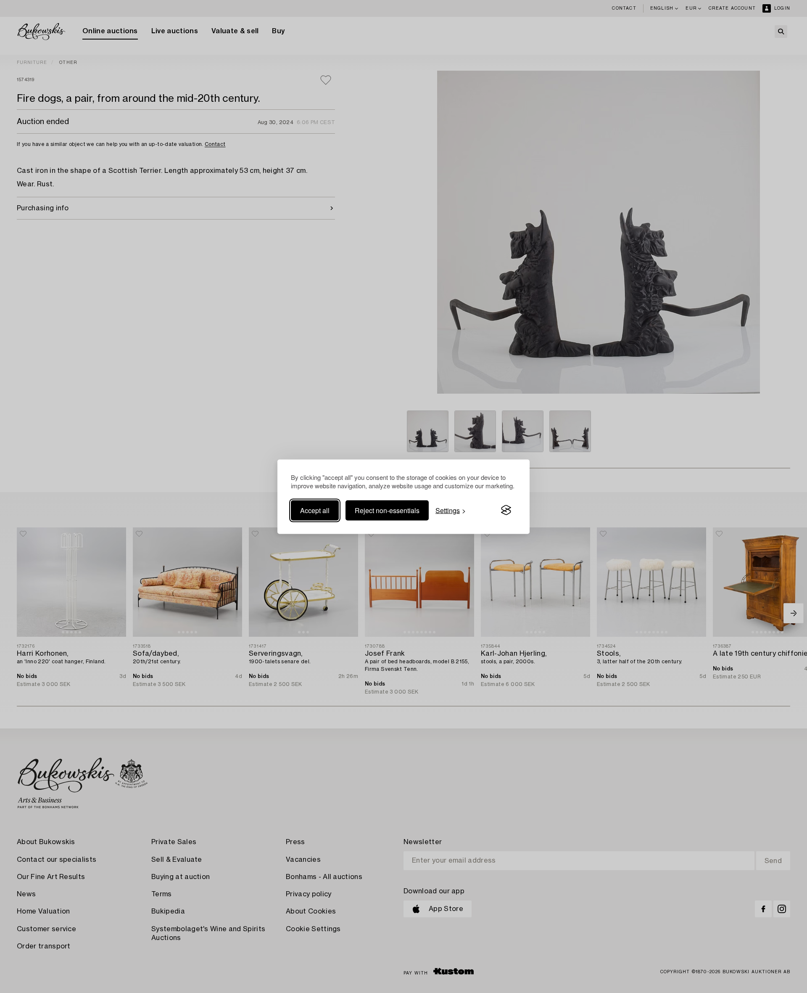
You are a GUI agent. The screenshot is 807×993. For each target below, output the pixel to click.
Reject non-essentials (387, 510)
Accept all (315, 510)
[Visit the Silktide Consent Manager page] (506, 510)
